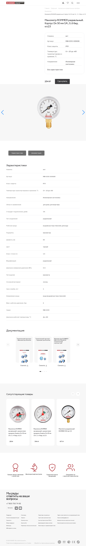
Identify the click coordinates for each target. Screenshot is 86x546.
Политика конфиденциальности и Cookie (18, 543)
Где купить (62, 81)
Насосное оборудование (63, 517)
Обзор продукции (10, 523)
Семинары (23, 515)
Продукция (54, 8)
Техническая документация (12, 517)
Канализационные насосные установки (66, 523)
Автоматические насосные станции (65, 520)
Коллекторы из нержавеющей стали (46, 525)
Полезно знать (24, 520)
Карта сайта (24, 523)
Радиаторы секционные (44, 515)
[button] (2, 112)
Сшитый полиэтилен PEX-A (44, 520)
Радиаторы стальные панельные (28, 525)
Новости (23, 517)
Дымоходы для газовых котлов (45, 523)
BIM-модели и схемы (11, 528)
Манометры (48, 11)
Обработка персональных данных (44, 543)
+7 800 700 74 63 (13, 503)
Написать (10, 507)
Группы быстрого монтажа (44, 517)
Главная (47, 8)
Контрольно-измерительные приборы (69, 8)
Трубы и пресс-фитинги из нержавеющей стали (68, 515)
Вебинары (8, 525)
